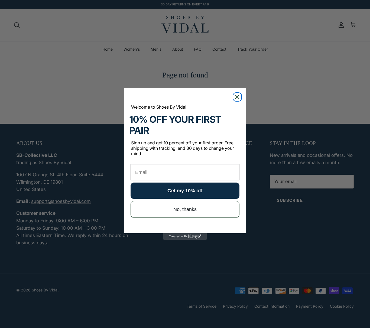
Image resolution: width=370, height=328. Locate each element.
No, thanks (185, 209)
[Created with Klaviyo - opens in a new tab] (185, 236)
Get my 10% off (185, 190)
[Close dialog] (237, 97)
